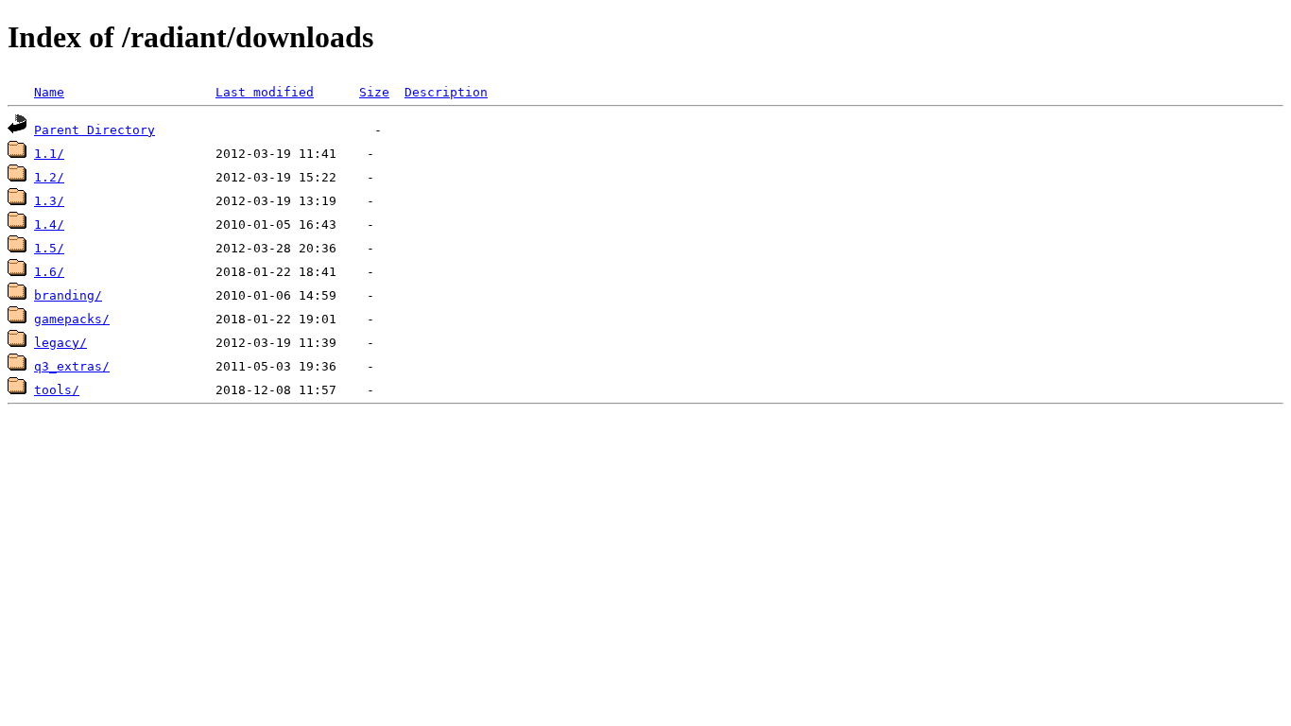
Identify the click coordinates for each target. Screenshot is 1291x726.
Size (374, 92)
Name (49, 92)
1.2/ (49, 177)
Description (446, 92)
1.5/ (49, 248)
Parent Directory (94, 130)
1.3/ (49, 201)
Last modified (264, 92)
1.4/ (49, 224)
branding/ (68, 295)
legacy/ (60, 343)
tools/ (56, 390)
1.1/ (49, 154)
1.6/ (49, 272)
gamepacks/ (72, 319)
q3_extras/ (72, 366)
